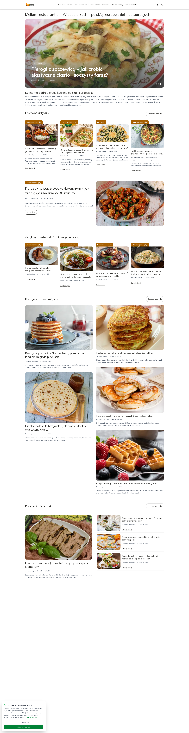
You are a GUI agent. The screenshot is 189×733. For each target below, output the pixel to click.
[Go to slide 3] (160, 84)
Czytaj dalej (31, 212)
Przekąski (105, 5)
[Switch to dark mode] (162, 4)
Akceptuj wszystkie (24, 727)
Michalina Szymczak (37, 80)
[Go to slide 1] (156, 84)
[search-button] (157, 5)
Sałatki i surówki (131, 5)
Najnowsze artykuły (65, 5)
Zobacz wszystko (155, 114)
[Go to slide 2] (158, 84)
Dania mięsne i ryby (81, 5)
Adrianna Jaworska (31, 361)
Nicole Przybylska (30, 155)
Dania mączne (95, 5)
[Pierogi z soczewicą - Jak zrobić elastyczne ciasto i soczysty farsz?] (94, 53)
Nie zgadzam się (23, 722)
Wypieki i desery (117, 5)
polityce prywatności (30, 717)
